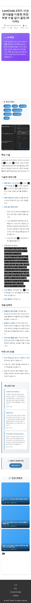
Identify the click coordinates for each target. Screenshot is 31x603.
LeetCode (7, 114)
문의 (15, 588)
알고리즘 (7, 106)
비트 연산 (7, 110)
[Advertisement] (15, 80)
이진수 (15, 106)
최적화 (6, 118)
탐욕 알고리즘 (17, 110)
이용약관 (15, 595)
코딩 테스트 (17, 114)
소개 (15, 585)
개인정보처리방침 (15, 592)
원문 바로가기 (15, 465)
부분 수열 (22, 106)
